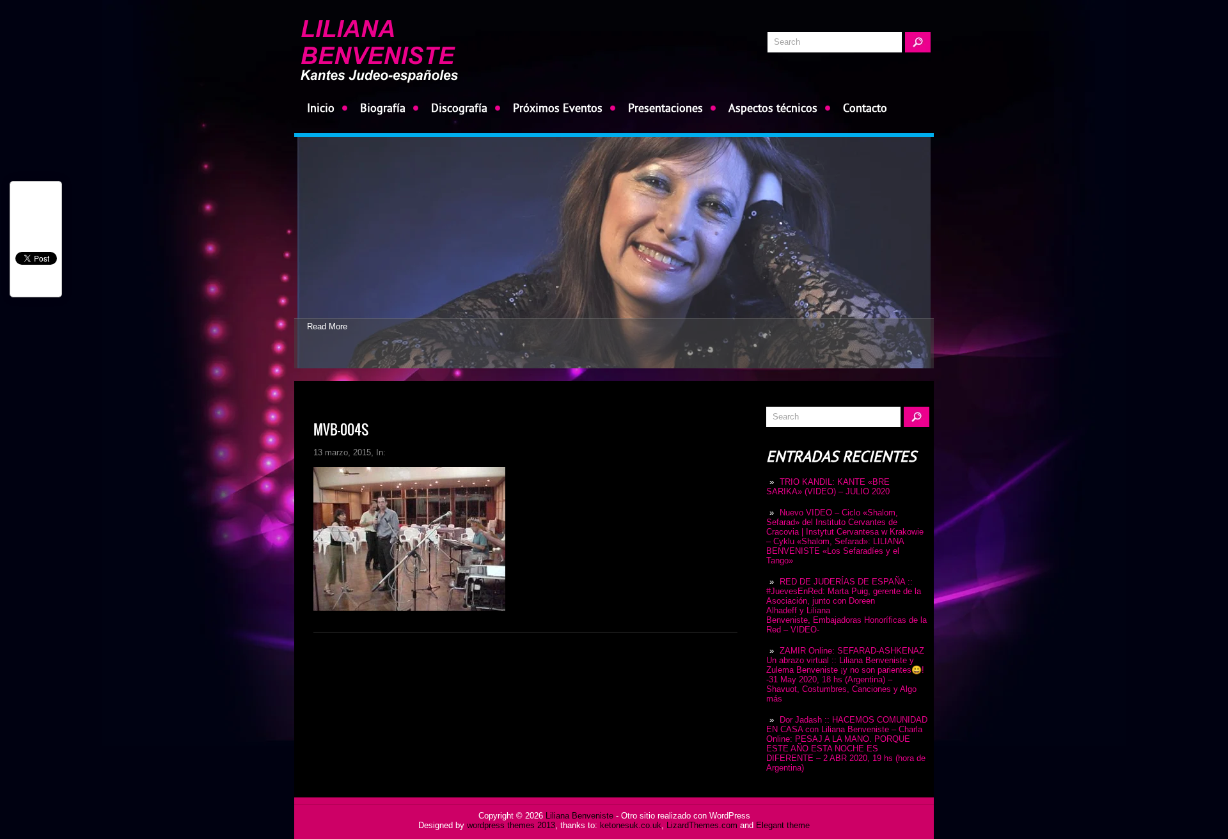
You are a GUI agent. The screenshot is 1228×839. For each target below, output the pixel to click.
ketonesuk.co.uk (630, 825)
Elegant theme (783, 825)
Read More (327, 326)
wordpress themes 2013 (511, 825)
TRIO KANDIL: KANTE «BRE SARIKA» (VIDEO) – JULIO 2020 (828, 486)
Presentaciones (665, 107)
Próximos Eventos (557, 107)
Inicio (321, 107)
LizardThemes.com (701, 825)
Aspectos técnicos (772, 107)
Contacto (865, 107)
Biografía (382, 107)
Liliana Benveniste (579, 815)
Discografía (459, 107)
